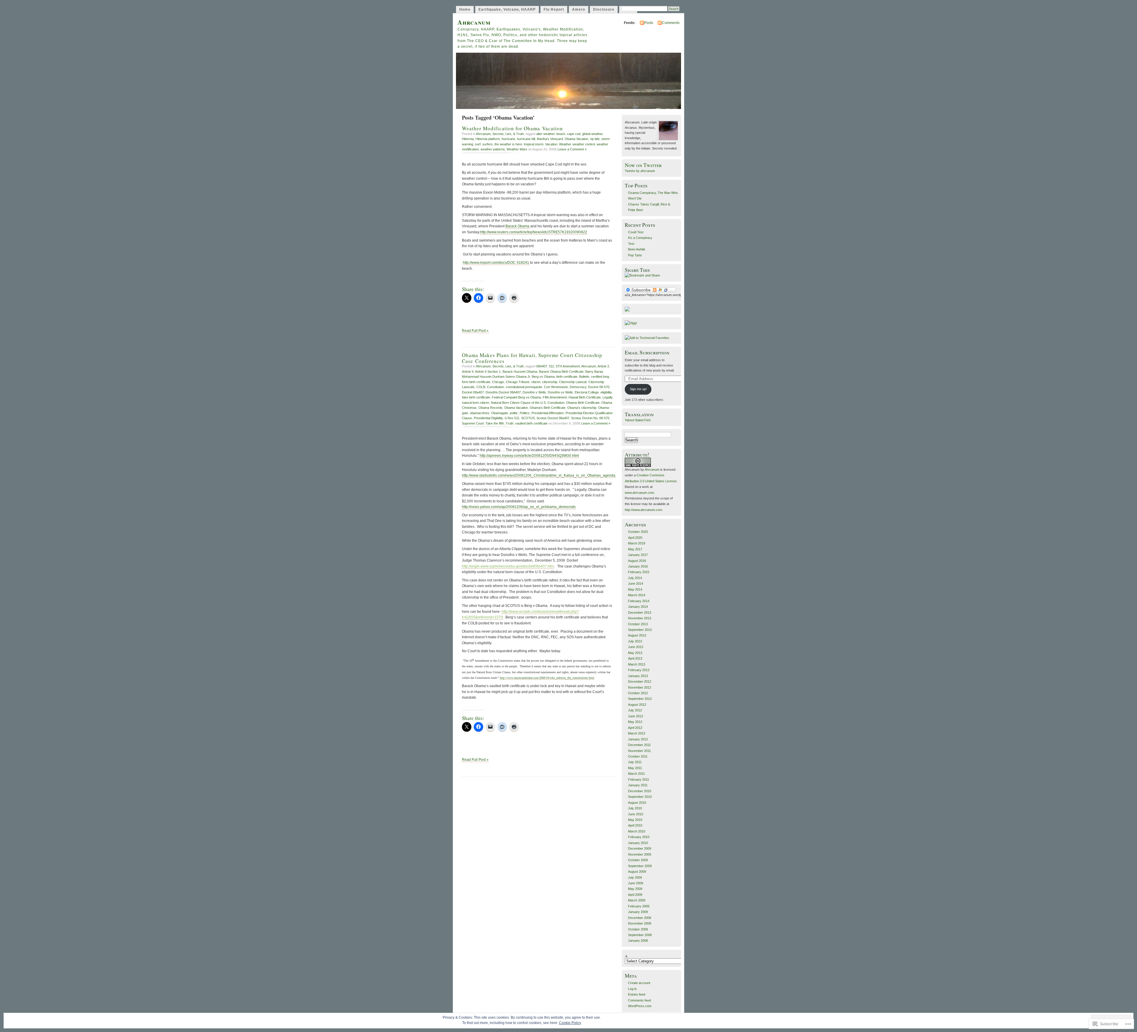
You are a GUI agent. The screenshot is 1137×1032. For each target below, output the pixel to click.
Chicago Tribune (517, 382)
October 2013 (638, 624)
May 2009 (635, 888)
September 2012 (640, 698)
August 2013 (637, 635)
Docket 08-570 (598, 387)
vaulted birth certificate (531, 423)
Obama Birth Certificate (583, 402)
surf (478, 144)
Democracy (578, 387)
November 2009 (639, 854)
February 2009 (638, 906)
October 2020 (638, 531)
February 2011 (638, 779)
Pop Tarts (635, 255)
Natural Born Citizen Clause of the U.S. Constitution (527, 402)
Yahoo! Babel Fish (638, 420)
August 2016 (637, 560)
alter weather (545, 134)
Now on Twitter (643, 165)
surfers (487, 144)
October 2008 (638, 929)
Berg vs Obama (543, 376)
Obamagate (499, 413)
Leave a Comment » (572, 149)
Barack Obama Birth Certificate (561, 371)
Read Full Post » (475, 331)
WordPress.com (639, 1006)
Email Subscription (647, 352)
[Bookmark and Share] (642, 275)
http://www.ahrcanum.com (643, 510)
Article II (467, 371)
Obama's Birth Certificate (548, 407)
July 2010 (635, 808)
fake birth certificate (476, 397)
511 (551, 366)
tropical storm (533, 144)
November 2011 (639, 751)
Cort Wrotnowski (556, 387)
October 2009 (638, 860)
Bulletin (584, 376)
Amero (578, 9)
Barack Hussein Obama (519, 371)
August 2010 (637, 802)
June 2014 (635, 583)
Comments (671, 23)
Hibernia (468, 139)
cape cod (573, 134)
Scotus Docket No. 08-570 (590, 418)
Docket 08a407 (473, 392)
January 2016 (638, 566)
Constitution (495, 387)
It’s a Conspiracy (640, 237)
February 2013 (638, 670)
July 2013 (635, 641)
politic (514, 413)
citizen (535, 382)
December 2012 (639, 681)
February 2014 (638, 601)
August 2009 (637, 871)
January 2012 (638, 739)
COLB (480, 387)
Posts (648, 23)
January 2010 (638, 843)
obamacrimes (479, 413)
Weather (565, 144)
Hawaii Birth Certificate (584, 397)
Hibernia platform (488, 139)
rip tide (595, 139)
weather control (584, 144)
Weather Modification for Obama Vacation (512, 128)
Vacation (551, 144)
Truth (509, 423)
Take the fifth (495, 423)
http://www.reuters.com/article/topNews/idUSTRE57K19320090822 (533, 232)
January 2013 (638, 676)
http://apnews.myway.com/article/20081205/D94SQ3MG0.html (529, 456)
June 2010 (635, 814)
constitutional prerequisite (524, 387)
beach (560, 134)
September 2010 (640, 796)
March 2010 (636, 831)
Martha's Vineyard (550, 139)
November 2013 (639, 618)
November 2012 (639, 687)
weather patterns (493, 149)
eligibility (606, 392)
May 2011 (635, 768)
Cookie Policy (570, 1023)
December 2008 (639, 918)
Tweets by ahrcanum (640, 171)
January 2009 (638, 912)
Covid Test (635, 232)
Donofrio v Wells (534, 392)
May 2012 (635, 722)
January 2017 (638, 555)
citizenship (549, 382)
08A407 (541, 366)
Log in (632, 989)
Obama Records (490, 407)
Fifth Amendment (555, 397)
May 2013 (635, 653)
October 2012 (638, 693)
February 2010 (638, 837)
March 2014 (636, 595)
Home (464, 9)
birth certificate (566, 376)
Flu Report (554, 9)
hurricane (508, 139)
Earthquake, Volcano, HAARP (507, 9)
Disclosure (603, 9)
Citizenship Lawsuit (573, 382)
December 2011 (639, 745)
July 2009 (635, 877)
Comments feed (639, 1000)
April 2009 (635, 894)
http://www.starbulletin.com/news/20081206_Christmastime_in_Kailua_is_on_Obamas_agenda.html (542, 475)
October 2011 (638, 756)
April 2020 (635, 537)
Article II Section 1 (488, 371)
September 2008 (640, 935)
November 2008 (639, 923)
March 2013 (636, 664)
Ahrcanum (474, 22)
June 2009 (635, 883)
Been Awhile (636, 249)
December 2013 (639, 612)
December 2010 (639, 791)
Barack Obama (517, 226)
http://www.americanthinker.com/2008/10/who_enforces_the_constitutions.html (547, 677)
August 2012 (637, 704)
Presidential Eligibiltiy (488, 418)
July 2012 (635, 710)
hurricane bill (526, 139)
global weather (592, 134)
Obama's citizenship (581, 407)
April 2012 (635, 727)
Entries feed (636, 994)
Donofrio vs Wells (560, 392)
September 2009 (640, 866)
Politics (525, 413)
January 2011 (638, 785)
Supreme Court (473, 423)
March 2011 (636, 773)
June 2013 (635, 647)
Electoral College (587, 392)
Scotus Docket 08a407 (553, 418)
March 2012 (636, 733)
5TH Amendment (568, 366)
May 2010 (635, 820)
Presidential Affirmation (547, 413)
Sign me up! (638, 389)
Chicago (498, 382)
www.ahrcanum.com (639, 492)
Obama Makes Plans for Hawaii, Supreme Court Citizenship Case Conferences (532, 358)
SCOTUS (528, 418)
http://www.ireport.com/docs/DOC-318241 (496, 263)
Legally (607, 397)
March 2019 (636, 543)
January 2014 (638, 606)
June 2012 (635, 716)
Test (631, 243)
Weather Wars (517, 149)
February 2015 (638, 572)
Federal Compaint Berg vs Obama (516, 397)
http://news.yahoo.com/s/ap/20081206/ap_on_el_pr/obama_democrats (519, 507)
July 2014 (635, 578)
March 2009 (636, 900)
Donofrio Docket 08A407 (503, 392)
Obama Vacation (576, 139)
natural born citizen (475, 402)
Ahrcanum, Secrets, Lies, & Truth (500, 134)
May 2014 (635, 589)
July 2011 (635, 762)
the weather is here (508, 144)
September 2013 (640, 629)
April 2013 (635, 658)
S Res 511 (512, 418)
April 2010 (635, 825)
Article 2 (603, 366)
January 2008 (638, 940)
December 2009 (639, 848)
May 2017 (635, 549)
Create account (639, 983)
